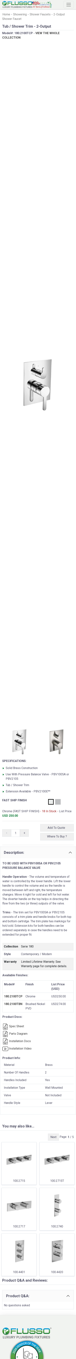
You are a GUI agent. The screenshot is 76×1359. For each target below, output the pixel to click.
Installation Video (20, 1048)
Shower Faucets (40, 14)
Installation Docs (19, 1041)
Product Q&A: (17, 1296)
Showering (20, 14)
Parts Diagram (17, 1033)
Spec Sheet (16, 1026)
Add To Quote (57, 828)
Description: (14, 852)
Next (53, 1137)
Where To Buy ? (57, 836)
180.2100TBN (13, 1004)
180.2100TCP (13, 996)
